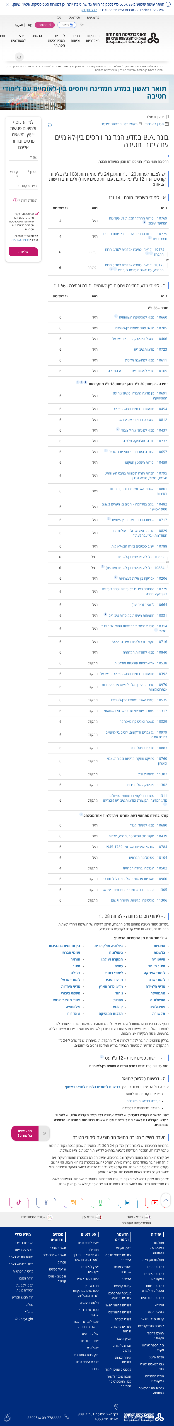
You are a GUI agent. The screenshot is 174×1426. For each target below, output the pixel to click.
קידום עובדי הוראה (152, 1319)
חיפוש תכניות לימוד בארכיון (120, 124)
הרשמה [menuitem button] (37, 35)
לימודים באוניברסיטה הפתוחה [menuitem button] (56, 40)
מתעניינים (93, 17)
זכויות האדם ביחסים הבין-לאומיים (139, 700)
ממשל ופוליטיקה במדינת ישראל (139, 338)
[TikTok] (19, 1203)
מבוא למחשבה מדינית (146, 360)
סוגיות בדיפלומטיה (148, 748)
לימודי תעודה (123, 1319)
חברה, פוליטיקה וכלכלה (145, 441)
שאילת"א (93, 1348)
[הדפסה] (50, 125)
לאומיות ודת (152, 774)
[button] (82, 24)
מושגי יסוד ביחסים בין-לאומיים (141, 328)
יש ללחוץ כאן (89, 10)
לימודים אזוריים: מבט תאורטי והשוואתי (135, 710)
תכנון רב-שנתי (154, 124)
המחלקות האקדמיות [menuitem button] (92, 38)
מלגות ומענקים (89, 1302)
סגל (59, 17)
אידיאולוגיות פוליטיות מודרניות (140, 663)
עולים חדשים (90, 1333)
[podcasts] (100, 1203)
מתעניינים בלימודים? (25, 1133)
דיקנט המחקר (155, 1267)
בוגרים (95, 1369)
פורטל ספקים (57, 1269)
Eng (29, 25)
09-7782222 (51, 1417)
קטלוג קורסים (122, 1286)
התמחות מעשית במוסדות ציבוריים (137, 615)
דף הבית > (157, 66)
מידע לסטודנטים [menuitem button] (18, 38)
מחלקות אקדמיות (153, 1259)
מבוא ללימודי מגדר (148, 825)
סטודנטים (74, 17)
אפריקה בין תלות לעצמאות (142, 578)
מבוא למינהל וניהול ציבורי (143, 430)
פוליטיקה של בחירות (147, 784)
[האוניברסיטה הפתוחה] (132, 38)
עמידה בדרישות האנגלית (143, 1101)
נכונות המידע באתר (21, 1257)
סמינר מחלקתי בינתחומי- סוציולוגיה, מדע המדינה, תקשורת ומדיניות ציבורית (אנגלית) (135, 798)
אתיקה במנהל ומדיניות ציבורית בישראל (135, 889)
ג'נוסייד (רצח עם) (149, 604)
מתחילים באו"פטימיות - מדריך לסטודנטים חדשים (86, 1255)
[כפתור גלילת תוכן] (166, 1200)
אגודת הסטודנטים (33, 1217)
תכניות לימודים (34, 66)
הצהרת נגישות (23, 1243)
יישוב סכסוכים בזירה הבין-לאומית (139, 546)
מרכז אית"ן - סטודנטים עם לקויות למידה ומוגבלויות (86, 1291)
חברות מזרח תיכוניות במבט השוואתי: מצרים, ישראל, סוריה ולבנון (136, 475)
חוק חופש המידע (22, 1297)
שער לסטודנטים (88, 1243)
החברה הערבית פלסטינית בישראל (137, 451)
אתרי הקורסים (90, 1341)
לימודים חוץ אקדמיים (151, 1326)
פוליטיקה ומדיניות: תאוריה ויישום (139, 900)
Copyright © (24, 1319)
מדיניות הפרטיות (20, 240)
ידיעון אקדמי (123, 1248)
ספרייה (159, 1305)
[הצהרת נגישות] (7, 1417)
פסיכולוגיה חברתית (148, 857)
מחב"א (29, 1311)
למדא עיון (88, 1217)
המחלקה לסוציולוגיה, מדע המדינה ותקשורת (111, 66)
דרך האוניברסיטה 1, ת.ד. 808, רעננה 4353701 (97, 1416)
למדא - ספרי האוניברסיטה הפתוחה (136, 1220)
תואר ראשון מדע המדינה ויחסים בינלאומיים (65, 66)
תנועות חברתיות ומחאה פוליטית (139, 408)
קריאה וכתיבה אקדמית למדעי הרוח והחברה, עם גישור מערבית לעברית (134, 267)
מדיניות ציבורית (150, 349)
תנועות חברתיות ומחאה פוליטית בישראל (133, 673)
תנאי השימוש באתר (21, 1264)
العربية (19, 25)
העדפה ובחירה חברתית (145, 868)
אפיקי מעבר (123, 1338)
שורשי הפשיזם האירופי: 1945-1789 (136, 846)
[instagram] (73, 1203)
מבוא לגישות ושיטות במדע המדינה (137, 370)
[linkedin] (128, 1203)
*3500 (32, 1417)
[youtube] (155, 1203)
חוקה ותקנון (26, 1278)
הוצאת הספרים (154, 1312)
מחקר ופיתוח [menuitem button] (75, 38)
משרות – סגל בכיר (54, 1255)
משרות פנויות (57, 1248)
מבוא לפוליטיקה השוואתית (142, 317)
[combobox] (14, 171)
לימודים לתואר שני (119, 1312)
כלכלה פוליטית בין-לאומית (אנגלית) (134, 567)
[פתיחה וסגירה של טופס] (44, 1133)
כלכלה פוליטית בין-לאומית (141, 557)
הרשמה (126, 1279)
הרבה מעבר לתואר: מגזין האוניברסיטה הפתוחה (118, 1381)
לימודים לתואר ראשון (118, 1305)
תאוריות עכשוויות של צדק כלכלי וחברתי (134, 878)
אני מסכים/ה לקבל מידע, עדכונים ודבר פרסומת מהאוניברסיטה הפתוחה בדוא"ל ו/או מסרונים (21, 221)
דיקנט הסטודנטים (152, 1298)
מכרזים (62, 1262)
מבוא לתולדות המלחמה (145, 652)
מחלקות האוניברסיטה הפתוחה (155, 1248)
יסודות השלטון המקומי (145, 462)
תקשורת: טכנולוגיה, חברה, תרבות (138, 836)
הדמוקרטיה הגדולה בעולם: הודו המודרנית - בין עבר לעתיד (139, 533)
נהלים (29, 1304)
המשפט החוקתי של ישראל (143, 419)
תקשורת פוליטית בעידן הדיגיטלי (139, 641)
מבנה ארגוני (156, 1357)
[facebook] (46, 1203)
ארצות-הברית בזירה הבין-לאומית (139, 519)
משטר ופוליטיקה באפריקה (143, 721)
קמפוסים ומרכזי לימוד (118, 1369)
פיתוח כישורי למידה (87, 1278)
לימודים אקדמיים (143, 66)
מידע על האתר (23, 1250)
